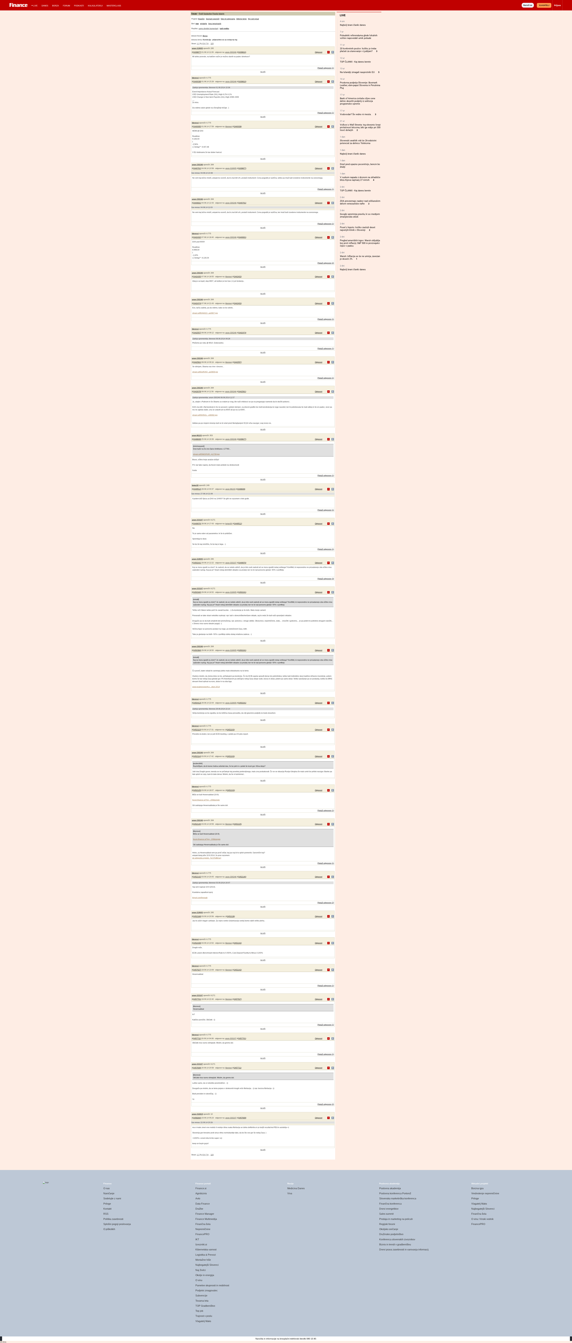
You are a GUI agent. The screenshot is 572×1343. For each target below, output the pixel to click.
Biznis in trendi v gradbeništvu (395, 1244)
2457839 (197, 1068)
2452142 (197, 877)
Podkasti (79, 5)
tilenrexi (195, 78)
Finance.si (200, 1188)
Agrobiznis (201, 1193)
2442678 (197, 392)
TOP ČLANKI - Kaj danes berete (355, 61)
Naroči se (527, 5)
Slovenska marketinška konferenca (397, 1198)
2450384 (197, 650)
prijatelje (203, 24)
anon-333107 (197, 520)
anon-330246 (230, 52)
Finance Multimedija (206, 1219)
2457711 (196, 1038)
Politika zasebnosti (113, 1219)
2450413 (197, 703)
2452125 (197, 790)
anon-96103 (197, 435)
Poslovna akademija (390, 1188)
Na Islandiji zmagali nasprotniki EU (357, 72)
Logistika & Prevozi (205, 1255)
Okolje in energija (204, 1275)
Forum (66, 5)
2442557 (197, 333)
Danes (45, 5)
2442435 (197, 277)
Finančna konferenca (390, 1203)
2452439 (197, 943)
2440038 (197, 82)
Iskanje (221, 14)
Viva (289, 1193)
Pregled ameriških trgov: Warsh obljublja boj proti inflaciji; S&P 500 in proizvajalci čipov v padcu (360, 243)
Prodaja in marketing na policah (396, 1219)
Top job (199, 1311)
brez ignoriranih (214, 24)
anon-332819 (197, 1114)
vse (197, 24)
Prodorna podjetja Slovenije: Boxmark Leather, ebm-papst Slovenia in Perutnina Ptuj (360, 85)
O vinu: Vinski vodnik (482, 1219)
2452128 (230, 916)
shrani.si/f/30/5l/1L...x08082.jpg (204, 415)
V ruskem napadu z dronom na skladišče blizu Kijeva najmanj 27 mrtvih (360, 178)
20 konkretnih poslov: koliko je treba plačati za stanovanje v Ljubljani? (358, 50)
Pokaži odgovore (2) (326, 263)
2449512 (197, 489)
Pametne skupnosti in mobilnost (212, 1285)
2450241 (197, 563)
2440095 (197, 127)
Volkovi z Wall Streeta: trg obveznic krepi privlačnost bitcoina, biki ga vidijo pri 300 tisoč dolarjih (360, 127)
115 (212, 44)
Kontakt (107, 1209)
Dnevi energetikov (388, 1209)
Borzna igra (477, 1188)
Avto (197, 1198)
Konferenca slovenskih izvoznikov (397, 1239)
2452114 (196, 756)
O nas (106, 1188)
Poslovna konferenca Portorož (395, 1193)
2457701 (197, 999)
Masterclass (114, 5)
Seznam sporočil (212, 19)
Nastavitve (207, 14)
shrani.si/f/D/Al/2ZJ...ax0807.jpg (205, 313)
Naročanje (108, 1193)
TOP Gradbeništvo (205, 1306)
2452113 (196, 730)
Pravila (215, 14)
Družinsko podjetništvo (391, 1234)
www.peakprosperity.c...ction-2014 (206, 687)
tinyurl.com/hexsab (199, 898)
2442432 (197, 237)
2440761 (197, 168)
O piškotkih (109, 1229)
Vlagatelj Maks (203, 1321)
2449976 (197, 524)
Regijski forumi (387, 1224)
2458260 (197, 1118)
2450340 (197, 592)
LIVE (35, 5)
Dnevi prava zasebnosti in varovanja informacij (404, 1249)
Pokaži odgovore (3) (326, 579)
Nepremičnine (202, 1229)
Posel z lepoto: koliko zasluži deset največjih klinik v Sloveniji (357, 228)
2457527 (197, 970)
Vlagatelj (544, 5)
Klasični (201, 19)
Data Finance (202, 1203)
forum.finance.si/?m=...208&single (206, 800)
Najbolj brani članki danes (353, 25)
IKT (197, 1239)
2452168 (197, 916)
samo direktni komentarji (208, 29)
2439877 (197, 52)
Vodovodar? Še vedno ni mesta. (355, 114)
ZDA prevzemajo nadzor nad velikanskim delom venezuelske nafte (360, 202)
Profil (201, 14)
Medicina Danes (296, 1188)
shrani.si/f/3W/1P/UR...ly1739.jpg (206, 454)
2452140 (197, 824)
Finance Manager (204, 1214)
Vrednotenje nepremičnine (485, 1193)
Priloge (107, 1203)
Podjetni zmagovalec (206, 1290)
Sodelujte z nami (112, 1198)
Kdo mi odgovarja (228, 19)
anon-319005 (197, 48)
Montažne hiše (203, 1260)
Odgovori (318, 52)
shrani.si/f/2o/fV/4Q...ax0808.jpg (205, 372)
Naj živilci (200, 1270)
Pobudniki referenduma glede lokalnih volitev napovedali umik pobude (358, 36)
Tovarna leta (201, 1301)
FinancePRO (202, 1234)
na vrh (262, 72)
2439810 (242, 52)
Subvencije (201, 1295)
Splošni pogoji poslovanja (117, 1224)
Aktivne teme (241, 19)
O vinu (198, 1280)
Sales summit (386, 1214)
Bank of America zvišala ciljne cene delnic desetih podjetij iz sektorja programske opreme (357, 101)
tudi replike (224, 29)
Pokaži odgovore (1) (326, 68)
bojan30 (195, 485)
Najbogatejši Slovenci (207, 1265)
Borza (55, 5)
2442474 (197, 303)
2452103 (230, 730)
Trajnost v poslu (203, 1316)
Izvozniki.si (201, 1244)
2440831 (197, 203)
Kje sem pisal (253, 19)
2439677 (242, 439)
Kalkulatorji (95, 5)
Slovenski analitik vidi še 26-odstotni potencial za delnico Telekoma (358, 142)
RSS (105, 1214)
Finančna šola (202, 1224)
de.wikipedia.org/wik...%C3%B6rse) (206, 858)
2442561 (197, 362)
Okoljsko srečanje (388, 1229)
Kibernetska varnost (205, 1249)
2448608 (197, 439)
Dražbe (199, 1209)
